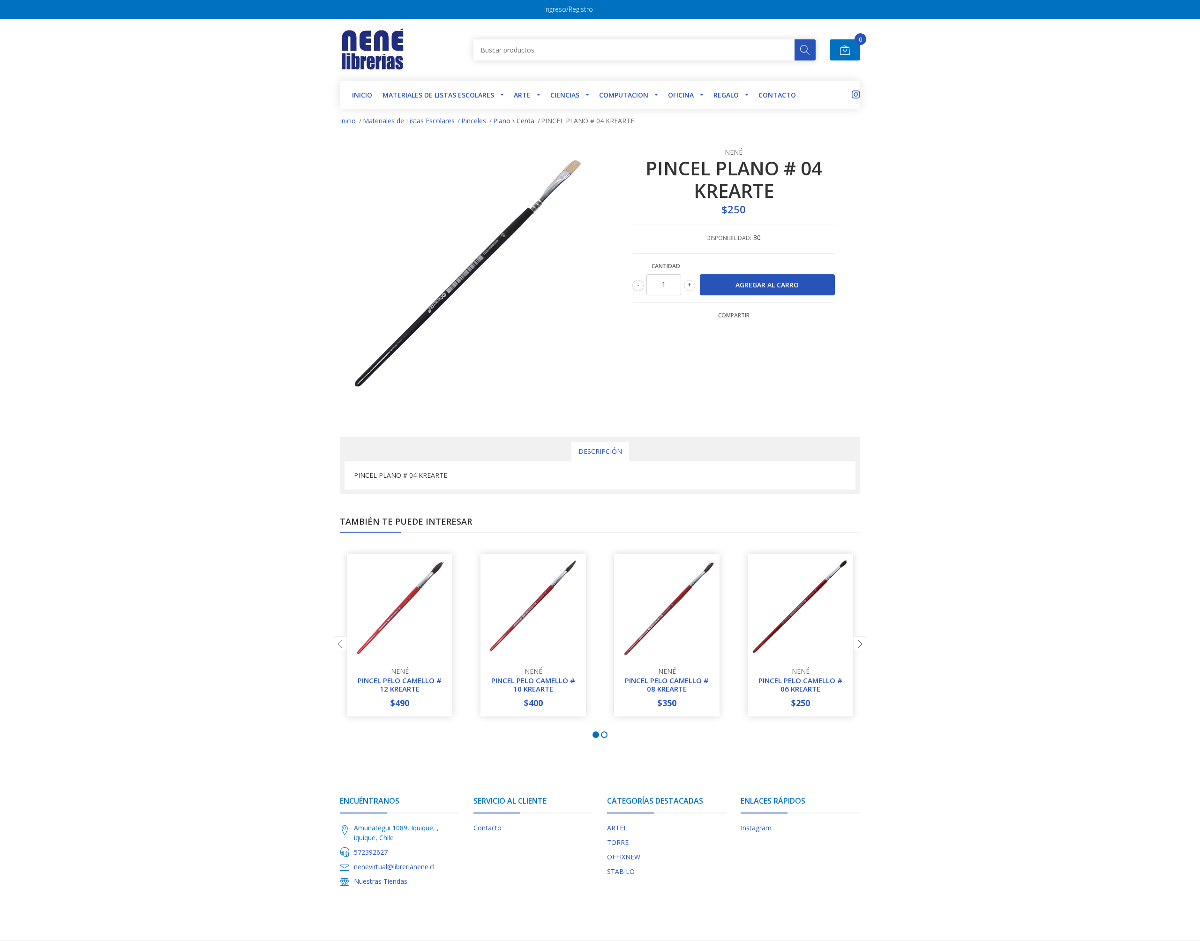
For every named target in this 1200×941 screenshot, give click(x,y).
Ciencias (564, 94)
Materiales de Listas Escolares (438, 94)
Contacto (777, 94)
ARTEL (617, 827)
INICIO (362, 94)
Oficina (681, 94)
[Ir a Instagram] (856, 94)
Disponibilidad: (728, 238)
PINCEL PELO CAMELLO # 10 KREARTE (533, 684)
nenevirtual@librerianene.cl (394, 866)
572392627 (371, 852)
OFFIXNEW (623, 856)
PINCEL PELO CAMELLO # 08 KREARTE (667, 684)
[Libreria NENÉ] (373, 49)
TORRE (618, 842)
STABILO (621, 871)
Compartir (734, 315)
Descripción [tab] (600, 451)
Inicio (348, 120)
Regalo (726, 94)
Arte (522, 94)
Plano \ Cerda (513, 120)
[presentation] (340, 643)
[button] (596, 734)
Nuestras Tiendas (380, 881)
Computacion (623, 94)
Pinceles (473, 120)
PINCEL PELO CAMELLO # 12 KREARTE (400, 684)
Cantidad (666, 266)
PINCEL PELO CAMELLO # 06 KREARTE (800, 684)
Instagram (756, 827)
